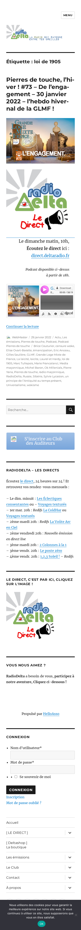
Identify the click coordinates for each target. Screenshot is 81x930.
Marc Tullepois (23, 363)
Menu (67, 15)
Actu (58, 337)
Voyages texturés (52, 504)
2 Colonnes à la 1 (52, 545)
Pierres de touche (33, 341)
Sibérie (37, 376)
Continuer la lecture (22, 326)
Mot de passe (22, 762)
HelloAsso (51, 714)
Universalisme (16, 385)
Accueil (12, 823)
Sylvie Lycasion (54, 376)
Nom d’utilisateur (26, 748)
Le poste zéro (51, 551)
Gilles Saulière (16, 354)
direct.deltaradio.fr (50, 255)
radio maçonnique (51, 372)
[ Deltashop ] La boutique (16, 845)
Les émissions (17, 857)
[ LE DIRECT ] (17, 833)
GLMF (31, 354)
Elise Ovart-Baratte (19, 350)
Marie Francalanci (46, 363)
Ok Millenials (53, 367)
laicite (34, 359)
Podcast (51, 341)
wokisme (33, 385)
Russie (27, 376)
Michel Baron (34, 367)
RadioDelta (14, 376)
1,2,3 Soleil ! (50, 556)
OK (42, 923)
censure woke (64, 346)
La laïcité (23, 359)
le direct (26, 481)
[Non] (76, 915)
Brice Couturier (44, 346)
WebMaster (19, 337)
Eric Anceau (62, 350)
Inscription (15, 797)
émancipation (42, 350)
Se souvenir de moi (35, 777)
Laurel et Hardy (50, 359)
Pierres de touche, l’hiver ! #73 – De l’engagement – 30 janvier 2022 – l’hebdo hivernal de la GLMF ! (40, 94)
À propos (13, 888)
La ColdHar (52, 510)
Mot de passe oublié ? (23, 803)
